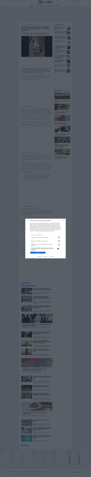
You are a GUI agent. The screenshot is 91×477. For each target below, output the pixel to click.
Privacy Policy (51, 256)
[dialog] (45, 238)
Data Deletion (39, 256)
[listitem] (45, 235)
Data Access (45, 256)
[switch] (58, 237)
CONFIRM (38, 252)
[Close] (64, 221)
